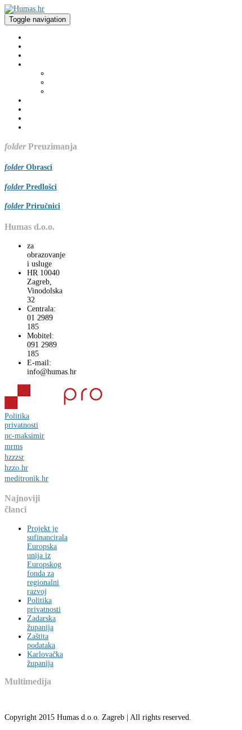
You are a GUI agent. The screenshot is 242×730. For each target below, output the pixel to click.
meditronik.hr (26, 478)
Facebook (42, 118)
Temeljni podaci (52, 55)
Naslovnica (44, 37)
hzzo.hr (16, 468)
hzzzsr (14, 457)
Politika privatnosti (21, 420)
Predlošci (41, 187)
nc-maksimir (24, 436)
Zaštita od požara (77, 91)
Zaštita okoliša (73, 82)
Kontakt (39, 127)
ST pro (38, 109)
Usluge (38, 64)
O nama (39, 46)
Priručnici (43, 206)
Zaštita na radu (73, 73)
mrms (14, 446)
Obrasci (39, 167)
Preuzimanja (46, 100)
